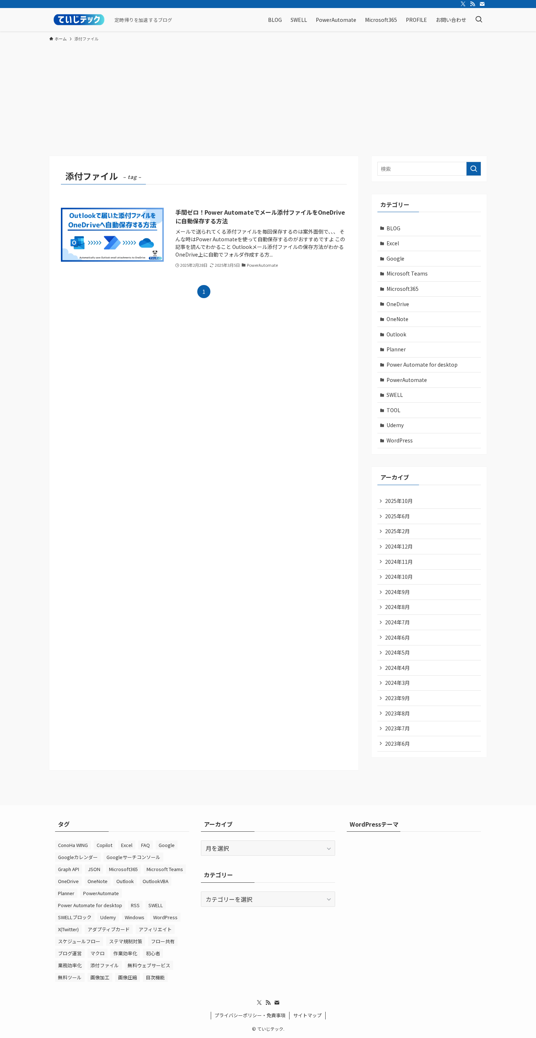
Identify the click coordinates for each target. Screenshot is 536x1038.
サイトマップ (307, 1015)
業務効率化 (70, 965)
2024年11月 (399, 561)
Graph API (68, 869)
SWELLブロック (75, 917)
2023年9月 (397, 698)
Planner (396, 349)
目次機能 (155, 977)
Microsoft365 (403, 288)
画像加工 (99, 977)
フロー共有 (163, 941)
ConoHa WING (73, 845)
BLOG (393, 228)
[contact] (482, 4)
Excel (393, 243)
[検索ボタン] (479, 19)
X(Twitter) (68, 929)
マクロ (97, 953)
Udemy (395, 425)
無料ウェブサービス (149, 965)
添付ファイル (104, 965)
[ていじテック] (79, 20)
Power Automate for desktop (422, 364)
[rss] (472, 4)
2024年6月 (397, 637)
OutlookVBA (155, 881)
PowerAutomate (407, 379)
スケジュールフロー (79, 941)
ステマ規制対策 (125, 941)
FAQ (145, 845)
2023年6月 (397, 743)
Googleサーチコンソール (133, 857)
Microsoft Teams (407, 273)
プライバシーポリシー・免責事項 (250, 1015)
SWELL (395, 394)
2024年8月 (397, 606)
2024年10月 (399, 576)
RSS (135, 905)
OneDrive (398, 304)
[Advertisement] (268, 101)
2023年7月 (397, 728)
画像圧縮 (127, 977)
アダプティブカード (109, 929)
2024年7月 (397, 622)
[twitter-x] (463, 4)
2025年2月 (397, 531)
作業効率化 (125, 953)
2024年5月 (397, 652)
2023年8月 (397, 713)
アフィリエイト (155, 929)
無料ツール (70, 977)
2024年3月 (397, 682)
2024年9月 (397, 592)
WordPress (400, 440)
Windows (134, 917)
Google (395, 258)
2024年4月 (397, 667)
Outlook (396, 334)
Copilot (104, 845)
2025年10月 (399, 500)
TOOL (393, 410)
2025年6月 (397, 516)
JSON (94, 869)
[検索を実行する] (473, 169)
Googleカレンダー (78, 857)
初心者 (153, 953)
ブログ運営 (70, 953)
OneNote (397, 319)
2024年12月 (399, 546)
